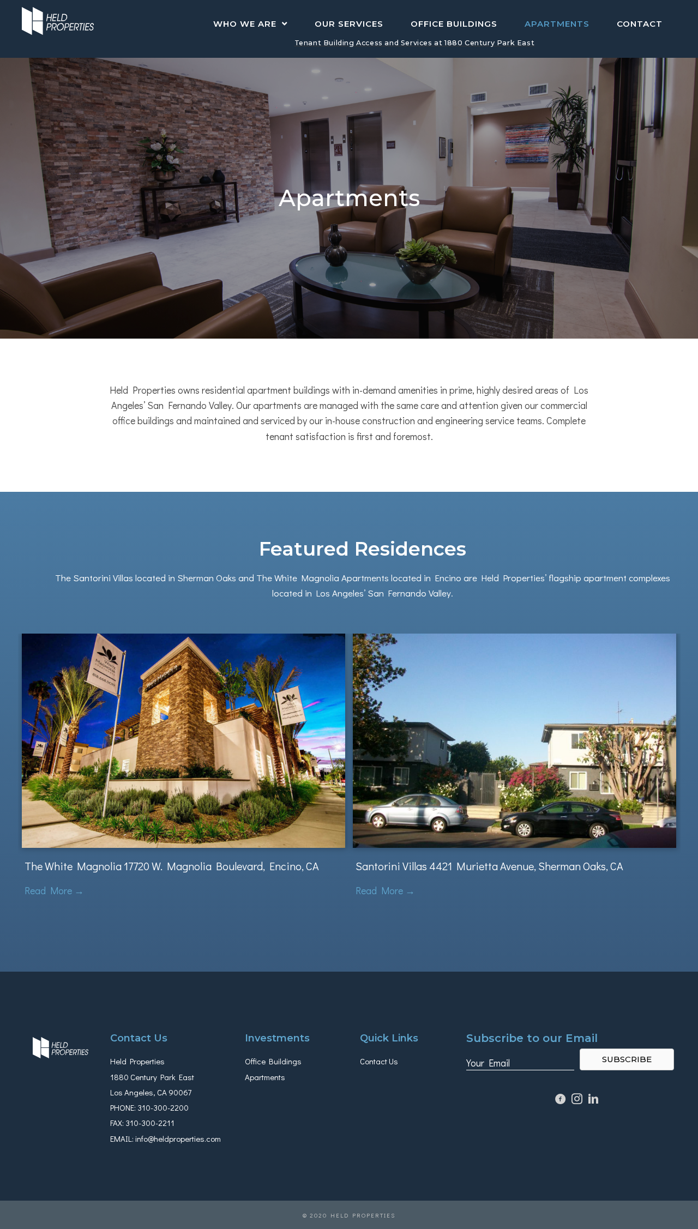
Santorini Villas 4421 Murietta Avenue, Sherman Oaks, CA (489, 866)
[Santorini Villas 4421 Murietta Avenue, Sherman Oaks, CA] (514, 739)
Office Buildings (273, 1061)
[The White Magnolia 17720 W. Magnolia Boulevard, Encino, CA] (183, 739)
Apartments (265, 1076)
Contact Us (379, 1061)
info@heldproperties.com (178, 1138)
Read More (54, 890)
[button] (627, 1059)
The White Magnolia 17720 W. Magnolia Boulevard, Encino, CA (172, 866)
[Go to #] (576, 1099)
